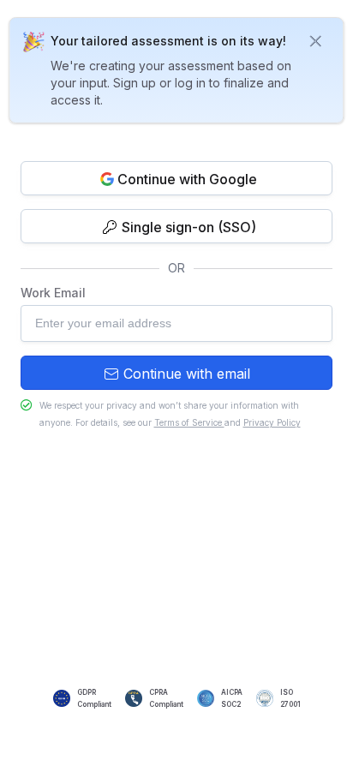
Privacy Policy (272, 422)
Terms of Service (189, 422)
